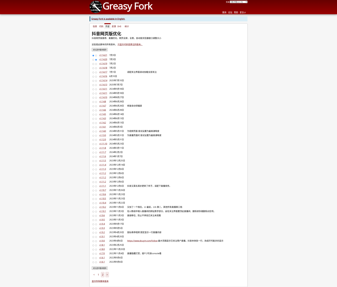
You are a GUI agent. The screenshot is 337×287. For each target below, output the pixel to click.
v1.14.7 (102, 105)
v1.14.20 (103, 59)
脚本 (224, 12)
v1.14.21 (103, 55)
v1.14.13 (103, 84)
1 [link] (98, 274)
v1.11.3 (102, 169)
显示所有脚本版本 (100, 281)
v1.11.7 (102, 152)
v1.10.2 (102, 207)
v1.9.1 (102, 236)
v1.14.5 (102, 114)
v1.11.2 (102, 173)
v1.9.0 (102, 240)
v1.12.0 (102, 139)
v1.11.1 (102, 185)
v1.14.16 (103, 76)
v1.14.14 (103, 80)
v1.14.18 (103, 67)
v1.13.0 (102, 135)
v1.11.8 (102, 147)
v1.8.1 (102, 244)
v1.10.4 (102, 202)
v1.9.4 (102, 223)
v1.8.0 (102, 249)
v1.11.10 (103, 143)
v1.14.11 (103, 88)
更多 (242, 12)
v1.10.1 (102, 211)
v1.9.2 (102, 232)
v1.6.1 (102, 257)
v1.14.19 (103, 63)
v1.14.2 (102, 122)
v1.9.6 (102, 215)
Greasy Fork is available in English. (108, 18)
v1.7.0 (102, 253)
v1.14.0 (102, 131)
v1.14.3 (102, 118)
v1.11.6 (102, 156)
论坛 (230, 12)
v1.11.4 (102, 164)
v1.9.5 (102, 219)
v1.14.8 (102, 101)
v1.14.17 (103, 72)
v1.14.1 (102, 126)
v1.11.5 (102, 160)
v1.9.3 (102, 228)
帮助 (236, 12)
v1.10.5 (102, 198)
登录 (227, 2)
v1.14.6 (102, 109)
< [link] (94, 274)
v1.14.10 (103, 97)
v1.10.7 (102, 190)
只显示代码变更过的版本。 (130, 44)
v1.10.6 (102, 194)
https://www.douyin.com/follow (142, 240)
